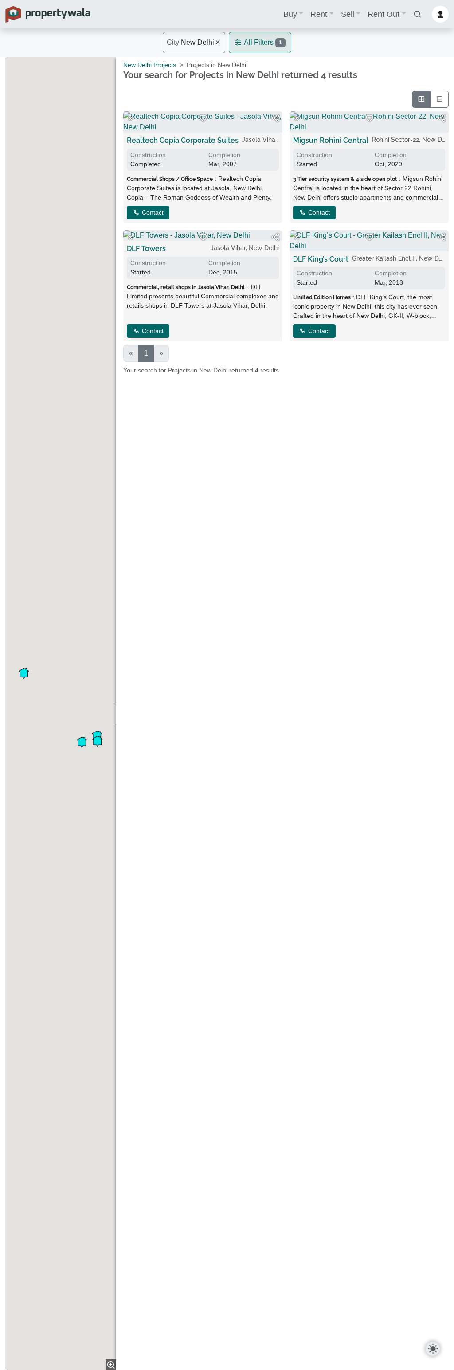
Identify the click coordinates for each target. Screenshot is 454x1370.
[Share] (275, 118)
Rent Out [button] (383, 14)
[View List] (439, 99)
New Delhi (190, 42)
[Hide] (130, 118)
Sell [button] (347, 14)
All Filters (262, 42)
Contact (152, 212)
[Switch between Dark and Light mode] (432, 1349)
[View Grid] (421, 99)
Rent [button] (318, 14)
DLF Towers (146, 248)
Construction (148, 154)
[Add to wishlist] (203, 118)
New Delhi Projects (149, 64)
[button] (417, 14)
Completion (224, 154)
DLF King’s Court (320, 259)
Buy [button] (290, 14)
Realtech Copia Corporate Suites (183, 140)
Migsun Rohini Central (330, 140)
